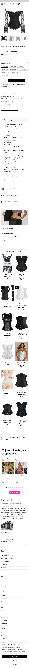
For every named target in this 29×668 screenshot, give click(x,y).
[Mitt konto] (24, 4)
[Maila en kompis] (7, 104)
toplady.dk (17, 545)
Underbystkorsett (7, 420)
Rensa (26, 62)
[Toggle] (2, 120)
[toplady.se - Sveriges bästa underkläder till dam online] (14, 4)
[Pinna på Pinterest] (9, 104)
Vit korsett (7, 363)
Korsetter (13, 98)
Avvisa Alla (14, 664)
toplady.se (4, 545)
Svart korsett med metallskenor (21, 421)
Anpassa (14, 660)
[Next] (25, 21)
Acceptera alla (14, 656)
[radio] (4, 66)
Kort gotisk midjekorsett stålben (21, 304)
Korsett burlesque (7, 274)
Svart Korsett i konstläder (21, 275)
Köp (17, 81)
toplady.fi (23, 545)
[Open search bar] (4, 4)
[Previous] (3, 21)
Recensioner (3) (9, 181)
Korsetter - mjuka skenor (21, 98)
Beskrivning (8, 120)
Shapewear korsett (7, 391)
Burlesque (8, 98)
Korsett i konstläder (7, 333)
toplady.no (10, 545)
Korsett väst (7, 304)
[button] (2, 4)
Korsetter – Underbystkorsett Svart (21, 334)
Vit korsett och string (21, 363)
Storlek (2, 63)
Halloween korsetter (9, 101)
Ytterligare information (11, 177)
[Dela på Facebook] (5, 104)
